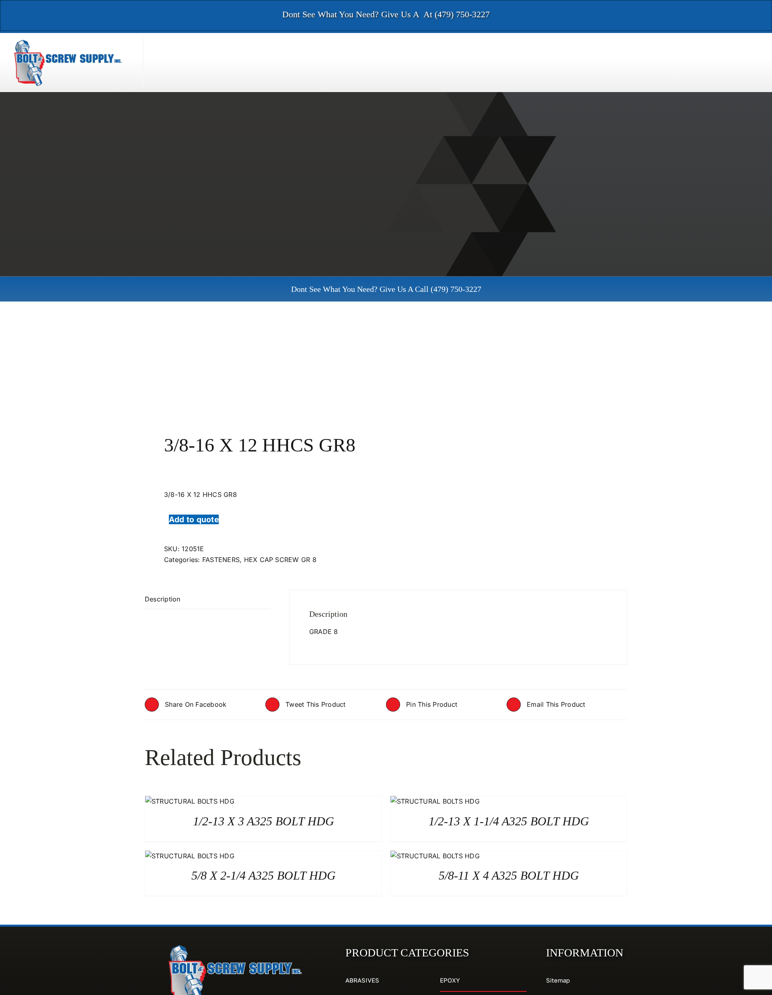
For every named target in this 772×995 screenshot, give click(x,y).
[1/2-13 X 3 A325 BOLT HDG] (189, 801)
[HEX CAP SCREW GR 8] (260, 367)
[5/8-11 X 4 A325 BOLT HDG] (435, 856)
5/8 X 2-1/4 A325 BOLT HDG (263, 875)
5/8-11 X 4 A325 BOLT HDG (509, 875)
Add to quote (194, 519)
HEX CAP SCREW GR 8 (280, 560)
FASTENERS (221, 560)
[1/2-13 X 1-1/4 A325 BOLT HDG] (435, 801)
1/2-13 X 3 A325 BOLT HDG (263, 821)
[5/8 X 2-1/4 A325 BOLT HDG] (189, 856)
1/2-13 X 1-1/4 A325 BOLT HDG (509, 821)
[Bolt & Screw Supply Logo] (68, 41)
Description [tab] (163, 599)
